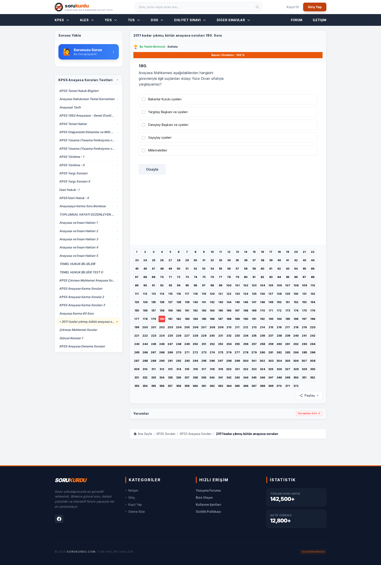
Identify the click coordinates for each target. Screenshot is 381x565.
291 (170, 360)
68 (145, 277)
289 (153, 360)
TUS (131, 20)
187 (220, 319)
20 (296, 252)
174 (296, 310)
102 (245, 285)
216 (279, 327)
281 (270, 352)
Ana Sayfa (145, 434)
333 (153, 377)
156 (145, 310)
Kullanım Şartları (208, 504)
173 (287, 310)
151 (288, 302)
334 (161, 377)
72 (178, 277)
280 (262, 352)
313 (170, 369)
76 (212, 277)
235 (254, 335)
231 (220, 335)
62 (279, 268)
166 (228, 310)
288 (145, 360)
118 (195, 293)
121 (220, 293)
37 (254, 260)
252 (212, 344)
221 (136, 335)
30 (195, 260)
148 (262, 302)
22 (312, 252)
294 (195, 360)
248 (178, 344)
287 (136, 360)
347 (270, 377)
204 (178, 327)
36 (245, 260)
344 (245, 377)
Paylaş (309, 395)
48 (162, 268)
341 (220, 377)
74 (195, 277)
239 (287, 335)
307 (304, 360)
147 (254, 302)
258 (262, 344)
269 (170, 352)
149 (270, 302)
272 (195, 352)
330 (312, 369)
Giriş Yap (315, 7)
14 (245, 252)
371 (287, 386)
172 (279, 310)
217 (287, 327)
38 (262, 260)
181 (170, 319)
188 (228, 319)
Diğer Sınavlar (231, 20)
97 (203, 285)
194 (279, 319)
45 (136, 268)
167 (237, 310)
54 (212, 268)
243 (136, 344)
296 (212, 360)
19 (287, 252)
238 (279, 335)
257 (254, 344)
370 (279, 386)
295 (203, 360)
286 (312, 352)
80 (246, 277)
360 (195, 386)
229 (203, 335)
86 (296, 277)
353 (136, 386)
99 (220, 285)
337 (187, 377)
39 (271, 260)
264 (312, 344)
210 (229, 327)
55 (220, 268)
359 (187, 386)
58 (245, 268)
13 (237, 252)
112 (145, 293)
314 (178, 369)
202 (162, 327)
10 (212, 252)
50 (178, 268)
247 (170, 344)
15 (254, 252)
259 (270, 344)
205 (187, 327)
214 (262, 327)
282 (279, 352)
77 (220, 277)
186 (212, 319)
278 (245, 352)
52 (195, 268)
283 (287, 352)
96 (195, 285)
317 (204, 369)
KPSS (59, 20)
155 (136, 310)
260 (279, 344)
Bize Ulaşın (204, 497)
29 (187, 260)
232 (229, 335)
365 (237, 386)
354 (145, 386)
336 (178, 377)
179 (153, 319)
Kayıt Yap (135, 504)
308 (312, 360)
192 (262, 319)
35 (237, 260)
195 (287, 319)
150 (279, 302)
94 (178, 285)
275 (220, 352)
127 (270, 293)
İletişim (319, 20)
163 (204, 310)
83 (271, 277)
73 (187, 277)
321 (237, 369)
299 (237, 360)
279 (254, 352)
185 (204, 319)
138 (178, 302)
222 (145, 335)
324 (262, 369)
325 (270, 369)
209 (220, 327)
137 (170, 302)
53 (203, 268)
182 (178, 319)
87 (304, 277)
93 (170, 285)
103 (254, 285)
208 (212, 327)
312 (162, 369)
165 (220, 310)
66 (312, 268)
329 (304, 369)
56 (229, 268)
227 (187, 335)
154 (312, 302)
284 (296, 352)
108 (296, 285)
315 (187, 369)
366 (245, 386)
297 (220, 360)
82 (262, 277)
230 (212, 335)
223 (153, 335)
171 (271, 310)
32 (212, 260)
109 (304, 285)
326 (279, 369)
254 (229, 344)
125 (254, 293)
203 (170, 327)
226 (178, 335)
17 (270, 252)
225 (170, 335)
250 (195, 344)
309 (136, 369)
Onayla (152, 169)
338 (195, 377)
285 (304, 352)
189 (237, 319)
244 (145, 344)
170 (262, 310)
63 (287, 268)
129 (287, 293)
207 (204, 327)
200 (145, 327)
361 (204, 386)
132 (312, 293)
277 (237, 352)
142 (212, 302)
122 (228, 293)
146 (245, 302)
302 (262, 360)
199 (136, 327)
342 (229, 377)
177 (136, 319)
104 (262, 285)
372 (296, 386)
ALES (84, 20)
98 (212, 285)
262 (296, 344)
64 (296, 268)
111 (137, 293)
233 (237, 335)
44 (312, 260)
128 (279, 293)
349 (287, 377)
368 (262, 386)
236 (262, 335)
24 (145, 260)
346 (262, 377)
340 (212, 377)
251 (204, 344)
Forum (296, 20)
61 (270, 268)
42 (296, 260)
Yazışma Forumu (208, 490)
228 (195, 335)
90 (145, 285)
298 (229, 360)
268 (161, 352)
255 (237, 344)
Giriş (131, 497)
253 (220, 344)
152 (296, 302)
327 (287, 369)
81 (254, 277)
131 (304, 293)
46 (145, 268)
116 (178, 293)
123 (237, 293)
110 (312, 285)
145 (237, 302)
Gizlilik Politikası (208, 511)
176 (312, 310)
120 (212, 293)
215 (271, 327)
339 (203, 377)
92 (162, 285)
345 (254, 377)
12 (228, 252)
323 (254, 369)
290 (162, 360)
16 (262, 252)
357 (170, 386)
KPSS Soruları (166, 434)
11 (220, 252)
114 (162, 293)
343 (237, 377)
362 (212, 386)
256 (245, 344)
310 (145, 369)
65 (304, 268)
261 (287, 344)
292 (178, 360)
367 (254, 386)
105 (270, 285)
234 (245, 335)
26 (162, 260)
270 (178, 352)
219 (304, 327)
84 (279, 277)
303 (270, 360)
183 (187, 319)
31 (203, 260)
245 (153, 344)
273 (203, 352)
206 (195, 327)
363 (220, 386)
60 (262, 268)
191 (254, 319)
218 (295, 327)
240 (296, 335)
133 (136, 302)
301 (254, 360)
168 (245, 310)
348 (279, 377)
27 (170, 260)
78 (229, 277)
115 (170, 293)
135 (153, 302)
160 (178, 310)
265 (136, 352)
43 (304, 260)
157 (153, 310)
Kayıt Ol (293, 7)
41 (287, 260)
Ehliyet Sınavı (187, 20)
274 (212, 352)
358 (178, 386)
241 (304, 335)
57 (237, 268)
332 (145, 377)
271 (187, 352)
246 (161, 344)
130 (295, 293)
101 (237, 285)
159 (170, 310)
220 (313, 327)
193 (271, 319)
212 (245, 327)
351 (304, 377)
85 (287, 277)
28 (178, 260)
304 (279, 360)
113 (153, 293)
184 (195, 319)
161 (187, 310)
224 (161, 335)
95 (187, 285)
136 (162, 302)
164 (212, 310)
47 (153, 268)
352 (312, 377)
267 (153, 352)
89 (136, 285)
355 (153, 386)
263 (304, 344)
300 (245, 360)
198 (312, 319)
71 (170, 277)
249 (187, 344)
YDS (108, 20)
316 (195, 369)
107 (287, 285)
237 (270, 335)
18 (279, 252)
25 (153, 260)
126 (262, 293)
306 (296, 360)
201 (153, 327)
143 (220, 302)
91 (153, 285)
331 (136, 377)
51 (187, 268)
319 (220, 369)
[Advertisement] (228, 214)
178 (145, 319)
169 (254, 310)
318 (212, 369)
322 (245, 369)
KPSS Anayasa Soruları (195, 434)
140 (195, 302)
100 (229, 285)
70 (162, 277)
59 (254, 268)
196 (295, 319)
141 (204, 302)
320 (229, 369)
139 (187, 302)
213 (254, 327)
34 (229, 260)
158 (162, 310)
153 (304, 302)
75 (203, 277)
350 (296, 377)
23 (136, 260)
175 (304, 310)
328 (296, 369)
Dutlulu (173, 46)
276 (229, 352)
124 (245, 293)
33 (220, 260)
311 (153, 369)
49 (170, 268)
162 (195, 310)
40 (279, 260)
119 (204, 293)
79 (237, 277)
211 (237, 327)
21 (304, 252)
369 (270, 386)
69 (153, 277)
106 (279, 285)
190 (245, 319)
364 (229, 386)
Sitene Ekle (136, 511)
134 (145, 302)
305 (287, 360)
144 (228, 302)
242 (312, 335)
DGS (154, 20)
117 (187, 293)
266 (145, 352)
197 (304, 319)
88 (312, 277)
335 (170, 377)
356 (161, 386)
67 (136, 277)
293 (187, 360)
